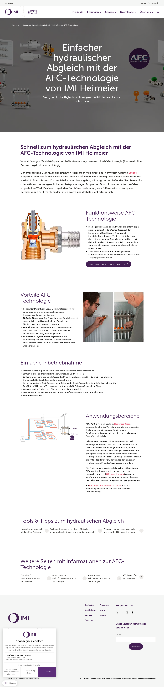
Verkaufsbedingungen (147, 678)
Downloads (127, 11)
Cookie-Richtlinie (129, 678)
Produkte (77, 11)
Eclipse (133, 172)
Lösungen (93, 11)
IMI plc (103, 615)
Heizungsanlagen (122, 424)
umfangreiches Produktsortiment (105, 485)
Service (109, 11)
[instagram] (127, 613)
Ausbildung (90, 610)
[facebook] (132, 613)
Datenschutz (95, 678)
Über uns (145, 11)
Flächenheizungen (115, 474)
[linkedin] (117, 613)
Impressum (84, 678)
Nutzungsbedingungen (111, 678)
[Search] (158, 11)
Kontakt (103, 610)
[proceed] (47, 531)
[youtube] (122, 613)
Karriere (88, 615)
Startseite (16, 25)
